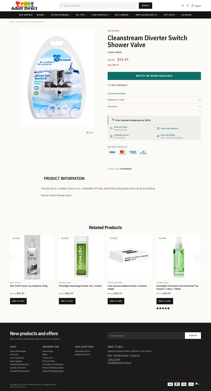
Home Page (48, 351)
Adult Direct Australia (24, 5)
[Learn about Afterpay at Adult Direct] (143, 152)
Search (145, 5)
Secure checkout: (118, 147)
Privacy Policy (49, 361)
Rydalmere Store (82, 354)
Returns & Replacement (53, 367)
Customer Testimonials (53, 364)
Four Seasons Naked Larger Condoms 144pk (123, 287)
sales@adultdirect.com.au (119, 362)
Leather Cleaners (18, 367)
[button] (13, 308)
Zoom (91, 133)
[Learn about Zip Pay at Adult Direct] (198, 386)
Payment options (121, 355)
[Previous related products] (13, 257)
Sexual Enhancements (20, 371)
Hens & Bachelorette (19, 364)
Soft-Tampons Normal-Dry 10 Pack (74, 285)
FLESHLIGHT (13, 283)
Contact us (135, 355)
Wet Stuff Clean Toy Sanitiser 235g (171, 285)
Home (12, 22)
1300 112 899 (114, 359)
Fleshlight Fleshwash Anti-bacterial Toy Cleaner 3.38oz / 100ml (27, 287)
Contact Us (48, 358)
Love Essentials (17, 358)
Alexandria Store (82, 351)
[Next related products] (198, 257)
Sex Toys (14, 354)
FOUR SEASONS (111, 283)
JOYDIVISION (62, 283)
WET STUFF (158, 283)
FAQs (45, 354)
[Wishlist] (187, 5)
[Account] (182, 5)
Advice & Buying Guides (53, 371)
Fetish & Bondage (18, 351)
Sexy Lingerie (16, 361)
